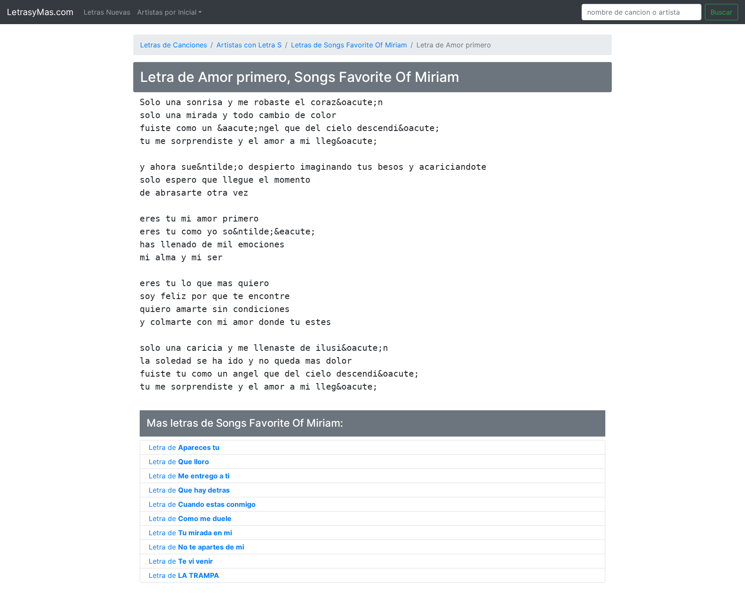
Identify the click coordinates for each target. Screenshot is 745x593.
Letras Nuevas (107, 12)
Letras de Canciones (173, 45)
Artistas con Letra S (249, 45)
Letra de (184, 447)
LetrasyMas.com (40, 12)
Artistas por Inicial (167, 12)
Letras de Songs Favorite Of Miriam (349, 45)
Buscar (721, 12)
